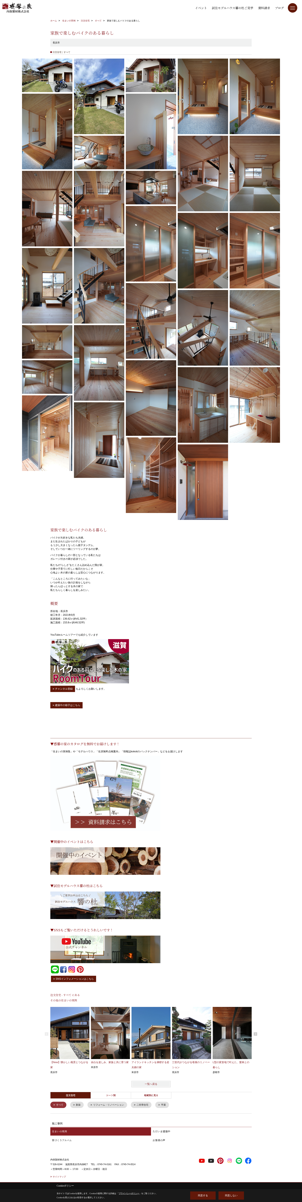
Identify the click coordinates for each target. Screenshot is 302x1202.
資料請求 (264, 8)
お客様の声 (159, 1140)
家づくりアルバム (62, 1140)
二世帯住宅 (142, 1104)
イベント (201, 8)
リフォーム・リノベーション (108, 1104)
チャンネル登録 (64, 688)
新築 (78, 1104)
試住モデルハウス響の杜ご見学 (232, 8)
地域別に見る (151, 1095)
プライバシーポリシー (129, 1193)
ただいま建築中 (161, 1131)
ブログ (279, 8)
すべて (59, 1104)
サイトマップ (59, 1176)
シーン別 (111, 1095)
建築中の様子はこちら (67, 705)
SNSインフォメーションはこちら (75, 978)
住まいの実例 (59, 1131)
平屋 (163, 1104)
